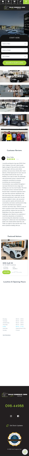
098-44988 (14, 406)
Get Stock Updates (16, 425)
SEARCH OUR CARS (14, 63)
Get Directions (7, 335)
